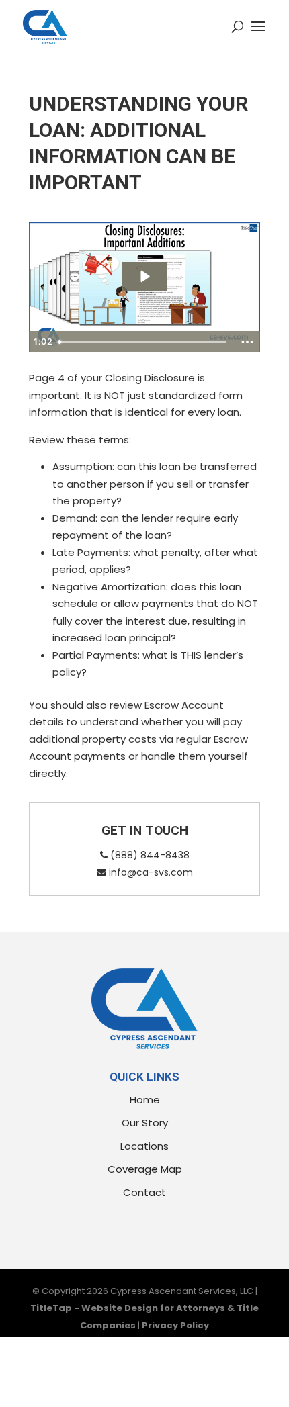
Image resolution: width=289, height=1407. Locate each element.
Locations (144, 1146)
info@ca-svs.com (149, 872)
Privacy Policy (175, 1325)
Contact (144, 1192)
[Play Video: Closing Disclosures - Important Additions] (144, 276)
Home (145, 1100)
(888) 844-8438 (149, 855)
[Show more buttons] (247, 342)
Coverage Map (145, 1169)
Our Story (145, 1123)
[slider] (143, 342)
